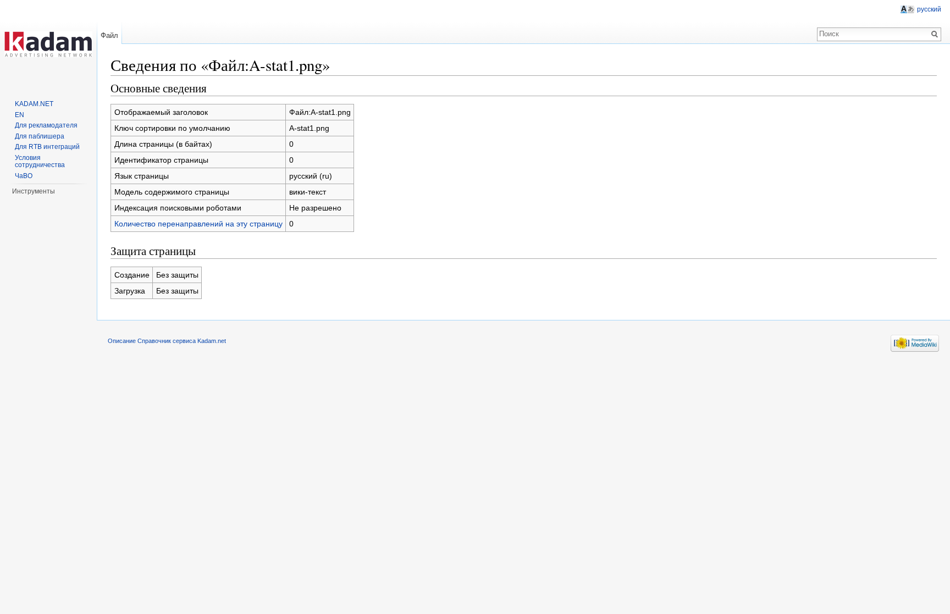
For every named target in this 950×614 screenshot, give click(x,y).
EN (19, 115)
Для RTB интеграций (47, 147)
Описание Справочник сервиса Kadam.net (167, 341)
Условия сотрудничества (40, 161)
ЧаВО (23, 176)
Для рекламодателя (46, 125)
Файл (109, 35)
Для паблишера (39, 136)
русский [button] (929, 9)
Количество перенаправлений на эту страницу (198, 223)
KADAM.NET (34, 104)
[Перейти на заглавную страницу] (48, 44)
